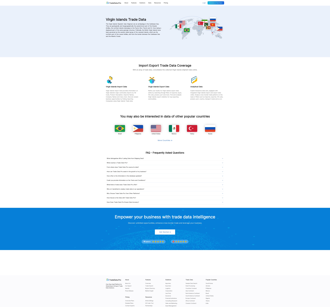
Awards (127, 288)
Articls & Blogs (149, 300)
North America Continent (193, 293)
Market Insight (149, 291)
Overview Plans (129, 300)
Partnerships (148, 305)
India (207, 303)
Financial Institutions (171, 298)
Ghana (207, 301)
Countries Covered (191, 288)
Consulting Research (171, 301)
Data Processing (190, 286)
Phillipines (208, 288)
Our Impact (128, 286)
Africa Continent (190, 301)
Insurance (168, 296)
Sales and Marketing (171, 303)
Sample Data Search (191, 283)
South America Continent (193, 296)
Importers (168, 283)
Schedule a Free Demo (215, 3)
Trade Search (149, 286)
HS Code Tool (149, 303)
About (127, 280)
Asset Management (170, 305)
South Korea (209, 283)
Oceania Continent (191, 303)
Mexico (208, 291)
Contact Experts (129, 305)
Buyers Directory (150, 288)
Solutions (168, 280)
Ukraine (208, 286)
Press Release (129, 291)
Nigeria (208, 298)
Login (204, 3)
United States (210, 296)
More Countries (164, 140)
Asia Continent (190, 291)
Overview (148, 283)
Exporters (168, 286)
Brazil (207, 293)
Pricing (127, 297)
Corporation (168, 291)
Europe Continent (191, 298)
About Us (127, 283)
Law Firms (168, 293)
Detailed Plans (129, 303)
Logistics (167, 288)
